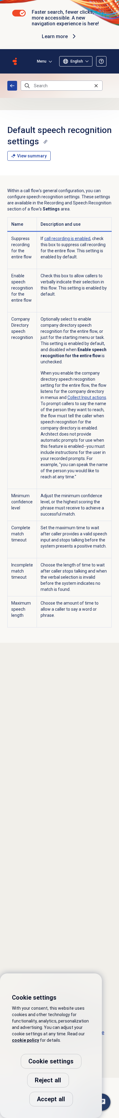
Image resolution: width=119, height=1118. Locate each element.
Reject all (48, 1080)
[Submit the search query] (27, 85)
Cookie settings (51, 1061)
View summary (32, 155)
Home (12, 86)
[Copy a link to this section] (45, 141)
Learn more (55, 36)
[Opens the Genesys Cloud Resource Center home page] (15, 61)
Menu (41, 61)
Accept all (51, 1099)
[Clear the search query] (96, 85)
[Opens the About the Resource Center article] (101, 61)
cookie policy (25, 1040)
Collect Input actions (86, 397)
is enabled (67, 238)
